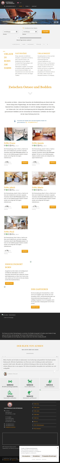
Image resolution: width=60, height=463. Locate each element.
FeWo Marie (36, 414)
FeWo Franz (36, 403)
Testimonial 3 (58, 356)
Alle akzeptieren (26, 456)
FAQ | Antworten (37, 428)
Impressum (13, 459)
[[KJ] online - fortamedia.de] (8, 315)
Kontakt (34, 6)
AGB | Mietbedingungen (39, 425)
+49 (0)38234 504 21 (11, 6)
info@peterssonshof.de (10, 427)
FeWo (27, 6)
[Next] (57, 22)
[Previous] (55, 22)
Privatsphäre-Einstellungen (49, 456)
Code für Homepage (8, 317)
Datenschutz (6, 459)
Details (25, 162)
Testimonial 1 (56, 356)
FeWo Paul (36, 418)
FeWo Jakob (36, 411)
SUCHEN (45, 31)
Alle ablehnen (36, 456)
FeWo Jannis (36, 407)
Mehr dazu (9, 283)
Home (20, 6)
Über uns (36, 421)
